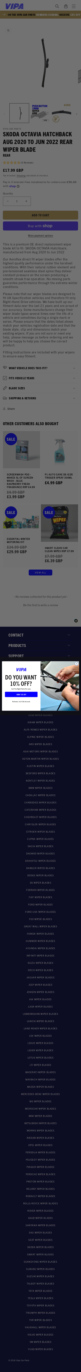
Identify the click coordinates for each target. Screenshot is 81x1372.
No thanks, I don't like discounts (21, 702)
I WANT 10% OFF (21, 694)
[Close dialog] (76, 664)
